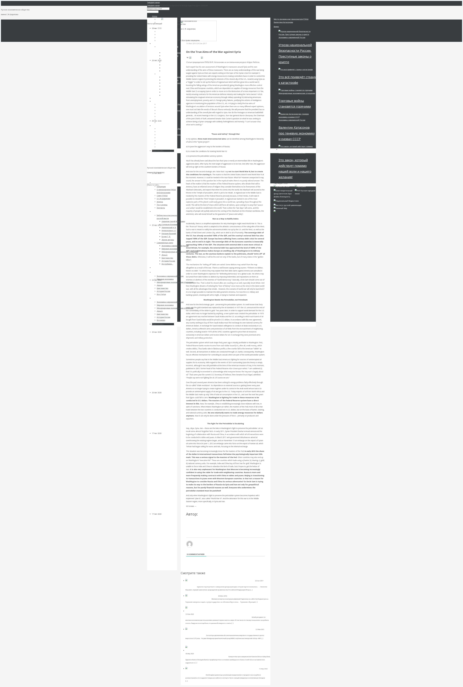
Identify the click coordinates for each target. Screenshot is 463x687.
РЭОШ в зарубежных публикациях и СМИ (203, 46)
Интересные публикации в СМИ (205, 653)
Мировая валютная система (204, 614)
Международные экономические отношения (201, 672)
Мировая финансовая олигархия (292, 152)
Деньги (164, 332)
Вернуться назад (187, 19)
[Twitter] (205, 58)
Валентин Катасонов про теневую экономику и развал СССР (297, 133)
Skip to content (153, 177)
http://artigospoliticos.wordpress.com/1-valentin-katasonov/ (219, 506)
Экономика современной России (292, 37)
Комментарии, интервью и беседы (197, 584)
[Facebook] (195, 58)
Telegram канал (153, 2)
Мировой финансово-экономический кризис (243, 596)
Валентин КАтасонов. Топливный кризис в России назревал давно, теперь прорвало (164, 200)
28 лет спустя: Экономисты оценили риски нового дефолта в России (164, 414)
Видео (276, 26)
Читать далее (258, 590)
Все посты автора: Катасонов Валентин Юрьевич (207, 522)
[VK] (187, 58)
